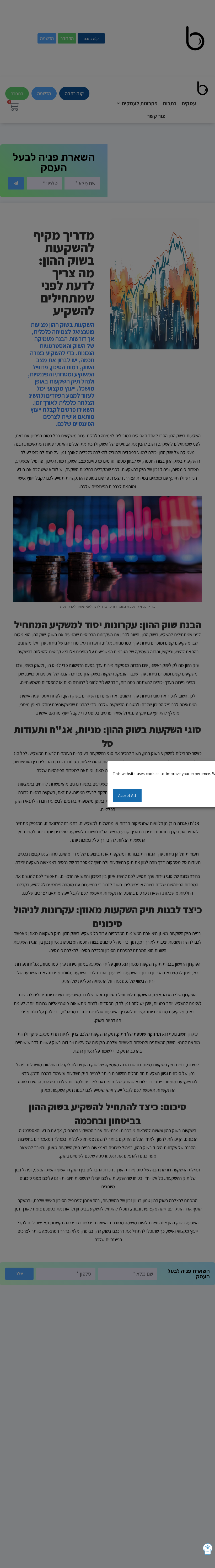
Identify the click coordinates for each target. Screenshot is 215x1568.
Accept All (127, 795)
